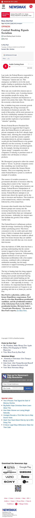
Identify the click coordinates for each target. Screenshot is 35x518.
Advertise (17, 498)
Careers (13, 501)
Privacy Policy (20, 501)
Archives (6, 501)
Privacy (4, 391)
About (5, 498)
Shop (23, 498)
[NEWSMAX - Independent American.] (17, 7)
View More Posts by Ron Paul (14, 352)
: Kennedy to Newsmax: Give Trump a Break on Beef (17, 359)
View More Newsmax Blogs (13, 367)
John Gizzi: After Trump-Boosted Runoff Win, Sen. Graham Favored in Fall (18, 364)
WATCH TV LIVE (11, 2)
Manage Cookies (23, 504)
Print (4, 58)
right (12, 23)
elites (8, 23)
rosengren (19, 23)
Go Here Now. (22, 310)
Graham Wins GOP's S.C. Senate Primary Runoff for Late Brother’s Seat (21, 14)
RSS (28, 498)
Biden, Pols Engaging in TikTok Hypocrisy (15, 348)
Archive (12, 49)
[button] (30, 6)
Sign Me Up (28, 388)
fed (5, 23)
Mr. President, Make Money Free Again (17, 345)
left (15, 23)
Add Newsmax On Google (11, 55)
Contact (11, 498)
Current (3, 49)
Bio (8, 49)
